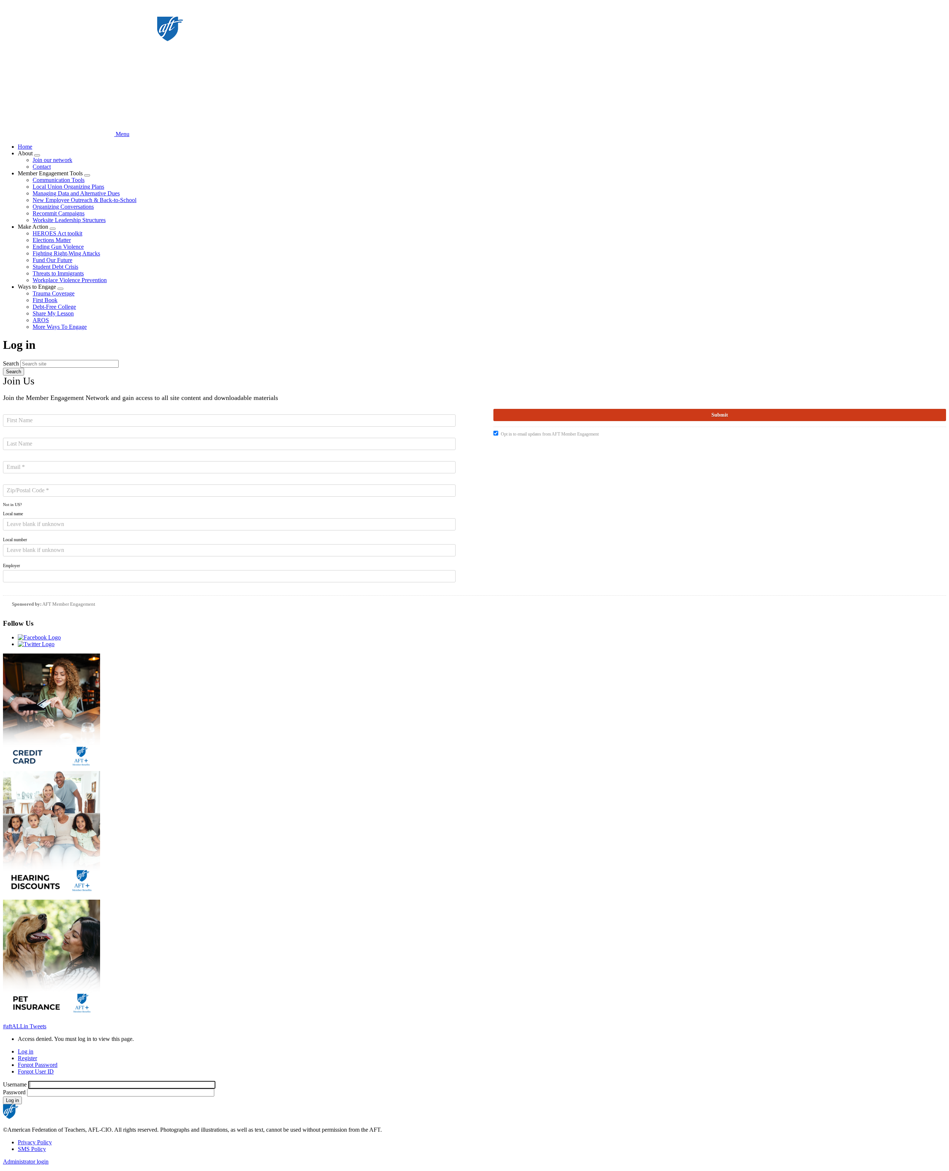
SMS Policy (32, 1149)
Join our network (52, 160)
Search (11, 363)
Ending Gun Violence (58, 247)
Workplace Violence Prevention (70, 280)
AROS (41, 320)
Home (25, 146)
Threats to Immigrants (58, 273)
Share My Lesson (53, 313)
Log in (25, 1051)
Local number (15, 539)
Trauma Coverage (54, 293)
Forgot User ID (36, 1071)
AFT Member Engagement (68, 604)
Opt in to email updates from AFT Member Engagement (550, 434)
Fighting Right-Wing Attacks (66, 253)
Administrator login (26, 1161)
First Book (45, 300)
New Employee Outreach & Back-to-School (84, 200)
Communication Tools (59, 180)
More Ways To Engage (60, 327)
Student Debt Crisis (55, 267)
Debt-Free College (54, 307)
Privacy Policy (35, 1142)
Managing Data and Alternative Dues (76, 193)
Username (15, 1084)
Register (27, 1058)
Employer (11, 565)
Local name (13, 513)
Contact (42, 166)
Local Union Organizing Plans (68, 186)
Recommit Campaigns (59, 213)
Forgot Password (37, 1065)
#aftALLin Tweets (24, 1026)
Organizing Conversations (63, 207)
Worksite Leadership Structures (69, 220)
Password (14, 1092)
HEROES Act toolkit (57, 233)
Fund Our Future (52, 260)
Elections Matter (52, 240)
